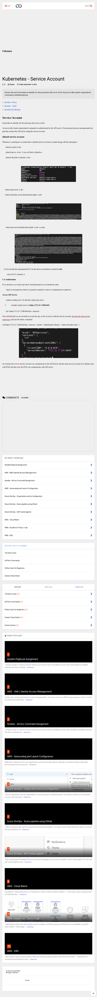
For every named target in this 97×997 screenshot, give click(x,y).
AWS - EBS (12, 951)
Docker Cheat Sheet (12, 576)
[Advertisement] (48, 29)
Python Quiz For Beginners (14, 568)
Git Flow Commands (12, 560)
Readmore (30, 667)
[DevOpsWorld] (19, 6)
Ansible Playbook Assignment (22, 659)
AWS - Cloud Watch (17, 886)
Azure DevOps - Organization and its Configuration (33, 788)
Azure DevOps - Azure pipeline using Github (29, 821)
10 (9, 946)
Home (27, 980)
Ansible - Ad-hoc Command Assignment (27, 724)
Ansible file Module (12, 110)
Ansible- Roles (10, 102)
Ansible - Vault (10, 106)
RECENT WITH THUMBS (16, 546)
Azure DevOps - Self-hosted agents (25, 853)
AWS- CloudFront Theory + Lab (23, 918)
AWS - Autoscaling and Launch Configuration (30, 756)
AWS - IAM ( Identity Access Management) (29, 691)
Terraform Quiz (10, 553)
